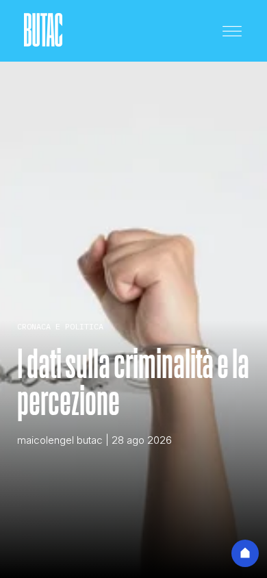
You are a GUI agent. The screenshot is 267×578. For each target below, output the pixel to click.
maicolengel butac (60, 440)
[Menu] (232, 31)
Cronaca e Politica (60, 326)
